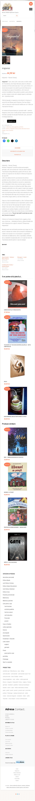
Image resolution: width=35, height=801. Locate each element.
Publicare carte (17, 774)
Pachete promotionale (8, 595)
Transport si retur (9, 745)
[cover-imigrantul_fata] (17, 41)
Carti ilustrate (8, 606)
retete (26, 693)
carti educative (8, 615)
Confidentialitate (8, 730)
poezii (11, 690)
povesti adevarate (22, 128)
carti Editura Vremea (8, 583)
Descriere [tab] (17, 148)
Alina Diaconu (13, 671)
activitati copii (6, 671)
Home (17, 768)
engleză (6, 644)
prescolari (28, 690)
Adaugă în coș (11, 121)
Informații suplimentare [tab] (17, 151)
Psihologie (5, 659)
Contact (17, 780)
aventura (8, 128)
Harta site (7, 752)
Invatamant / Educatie (8, 639)
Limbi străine (6, 641)
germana (5, 685)
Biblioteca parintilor (8, 600)
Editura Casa (6, 592)
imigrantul (12, 128)
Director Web (12, 762)
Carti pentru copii (7, 603)
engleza (25, 682)
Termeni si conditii (9, 728)
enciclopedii (6, 633)
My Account (12, 12)
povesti (6, 621)
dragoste (9, 682)
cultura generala (14, 127)
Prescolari (7, 618)
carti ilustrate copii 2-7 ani (24, 674)
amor (19, 671)
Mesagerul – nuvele (22, 257)
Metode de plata (8, 743)
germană (6, 647)
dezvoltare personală (8, 577)
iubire (12, 687)
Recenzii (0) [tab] (17, 154)
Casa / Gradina (14, 676)
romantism (19, 696)
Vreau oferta (17, 778)
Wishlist (7, 12)
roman (7, 130)
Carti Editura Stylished (8, 589)
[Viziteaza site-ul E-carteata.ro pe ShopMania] (20, 762)
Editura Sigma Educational (10, 586)
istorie (16, 128)
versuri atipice (11, 698)
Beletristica (12, 21)
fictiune (29, 682)
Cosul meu (7, 741)
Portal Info (7, 762)
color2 (17, 794)
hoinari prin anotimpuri (24, 685)
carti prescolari (6, 676)
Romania (11, 130)
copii (14, 679)
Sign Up (16, 12)
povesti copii (21, 690)
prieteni (5, 693)
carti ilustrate (14, 674)
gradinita (16, 685)
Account (4, 12)
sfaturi (24, 696)
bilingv (22, 671)
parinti (7, 690)
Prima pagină (5, 21)
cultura (17, 679)
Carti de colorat (8, 612)
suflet (28, 696)
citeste (20, 676)
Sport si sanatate (7, 662)
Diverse (5, 630)
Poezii (4, 650)
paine (4, 690)
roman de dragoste (11, 696)
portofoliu (21, 127)
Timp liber (5, 698)
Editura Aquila (6, 580)
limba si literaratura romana (21, 687)
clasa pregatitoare (7, 679)
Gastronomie (6, 636)
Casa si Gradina (7, 624)
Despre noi (7, 726)
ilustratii (5, 687)
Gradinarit (10, 685)
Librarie (17, 776)
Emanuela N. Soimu (17, 682)
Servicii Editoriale (17, 772)
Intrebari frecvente (9, 754)
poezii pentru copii (9, 653)
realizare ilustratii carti (18, 693)
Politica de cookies (9, 732)
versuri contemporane (21, 698)
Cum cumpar (8, 739)
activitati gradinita (9, 609)
